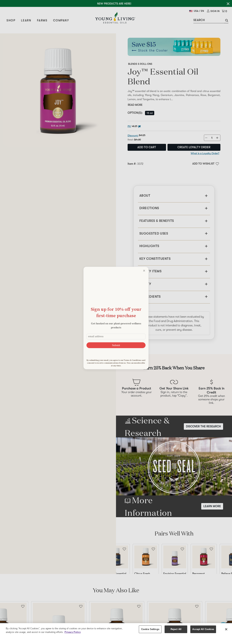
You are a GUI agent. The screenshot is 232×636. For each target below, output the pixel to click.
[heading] (116, 312)
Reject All (176, 629)
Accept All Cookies (203, 629)
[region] (116, 629)
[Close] (226, 629)
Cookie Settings (150, 629)
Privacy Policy (73, 632)
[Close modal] (144, 271)
